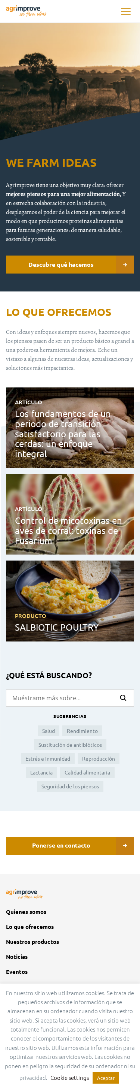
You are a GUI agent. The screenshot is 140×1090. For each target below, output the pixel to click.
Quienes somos (26, 911)
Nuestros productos (32, 941)
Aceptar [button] (106, 1078)
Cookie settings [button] (69, 1077)
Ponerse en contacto (61, 845)
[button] (125, 11)
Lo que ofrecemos (30, 926)
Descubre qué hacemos (61, 264)
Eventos (17, 971)
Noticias (17, 956)
